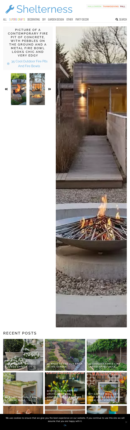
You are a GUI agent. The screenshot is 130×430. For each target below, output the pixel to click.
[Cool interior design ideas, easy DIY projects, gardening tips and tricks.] (39, 15)
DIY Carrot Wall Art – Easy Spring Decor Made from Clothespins (106, 397)
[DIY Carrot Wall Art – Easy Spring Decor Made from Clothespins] (107, 388)
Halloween (94, 6)
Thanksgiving (111, 6)
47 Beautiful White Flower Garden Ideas (20, 365)
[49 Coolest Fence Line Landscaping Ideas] (107, 355)
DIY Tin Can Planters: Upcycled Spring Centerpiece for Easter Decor (64, 396)
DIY (44, 19)
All (5, 19)
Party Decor (82, 19)
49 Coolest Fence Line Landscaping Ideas (104, 365)
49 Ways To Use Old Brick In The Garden (65, 365)
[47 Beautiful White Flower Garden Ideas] (23, 355)
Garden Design (56, 19)
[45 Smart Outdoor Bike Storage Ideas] (23, 388)
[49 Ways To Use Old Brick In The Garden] (65, 355)
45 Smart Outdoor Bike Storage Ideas (21, 399)
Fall (122, 6)
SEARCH (123, 19)
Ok (65, 425)
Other (69, 19)
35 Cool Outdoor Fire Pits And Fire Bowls (29, 63)
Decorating (33, 19)
